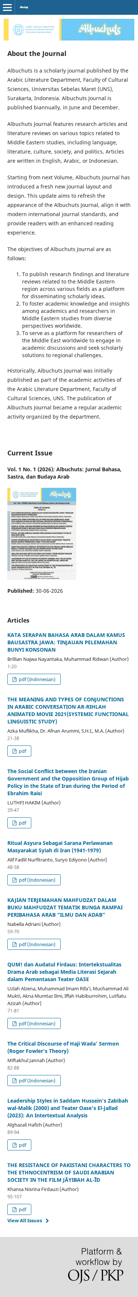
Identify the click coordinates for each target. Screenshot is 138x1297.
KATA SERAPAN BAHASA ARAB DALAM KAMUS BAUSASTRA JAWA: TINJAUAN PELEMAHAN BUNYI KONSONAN (66, 642)
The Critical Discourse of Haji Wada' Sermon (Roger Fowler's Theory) (63, 1047)
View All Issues (24, 1220)
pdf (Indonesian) (37, 679)
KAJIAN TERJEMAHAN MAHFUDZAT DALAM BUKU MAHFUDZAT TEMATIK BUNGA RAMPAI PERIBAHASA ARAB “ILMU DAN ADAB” (65, 907)
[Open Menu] (7, 7)
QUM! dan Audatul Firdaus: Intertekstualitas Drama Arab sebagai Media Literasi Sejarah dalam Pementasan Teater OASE (64, 972)
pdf (22, 751)
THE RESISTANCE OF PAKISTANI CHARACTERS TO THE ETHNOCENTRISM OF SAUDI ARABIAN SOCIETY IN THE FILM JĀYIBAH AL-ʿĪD (69, 1172)
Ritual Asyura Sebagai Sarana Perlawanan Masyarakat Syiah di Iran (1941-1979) (60, 846)
